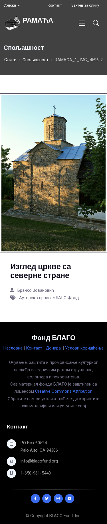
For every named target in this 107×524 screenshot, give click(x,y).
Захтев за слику (85, 5)
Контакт (55, 5)
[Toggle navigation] (82, 23)
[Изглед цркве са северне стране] (53, 172)
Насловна (13, 348)
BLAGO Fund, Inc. (65, 515)
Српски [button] (9, 5)
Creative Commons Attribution (63, 391)
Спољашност (36, 59)
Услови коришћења (84, 348)
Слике (10, 59)
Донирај (54, 348)
